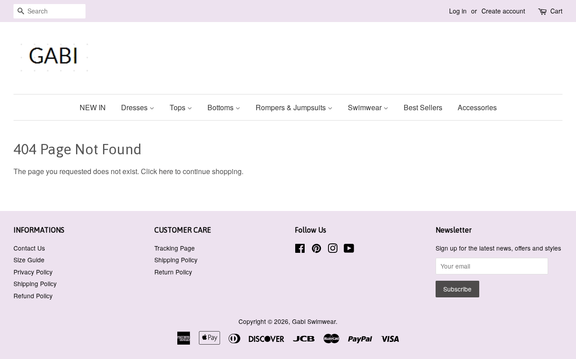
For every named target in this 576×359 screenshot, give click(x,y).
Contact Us (29, 247)
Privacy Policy (33, 271)
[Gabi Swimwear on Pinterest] (316, 249)
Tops (178, 107)
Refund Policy (33, 295)
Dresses (135, 107)
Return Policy (173, 271)
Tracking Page (174, 247)
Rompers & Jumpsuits (292, 107)
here (166, 171)
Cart (556, 10)
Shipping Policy (35, 283)
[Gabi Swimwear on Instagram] (333, 249)
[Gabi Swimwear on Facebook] (300, 249)
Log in (458, 10)
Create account (503, 10)
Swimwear (365, 107)
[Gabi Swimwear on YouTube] (349, 249)
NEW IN (93, 107)
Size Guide (29, 259)
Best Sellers (423, 107)
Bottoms (221, 107)
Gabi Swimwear (314, 321)
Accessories (477, 107)
